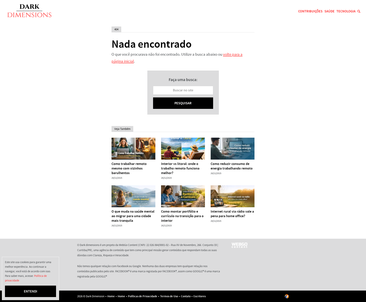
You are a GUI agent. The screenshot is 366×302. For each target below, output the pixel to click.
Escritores (199, 296)
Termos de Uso (169, 296)
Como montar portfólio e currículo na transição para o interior (182, 216)
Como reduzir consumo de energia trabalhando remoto (232, 166)
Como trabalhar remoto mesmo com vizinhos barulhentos (129, 168)
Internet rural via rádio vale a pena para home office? (232, 213)
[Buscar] (358, 11)
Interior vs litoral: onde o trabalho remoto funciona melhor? (180, 168)
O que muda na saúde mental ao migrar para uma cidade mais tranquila (133, 216)
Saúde (329, 11)
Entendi (30, 291)
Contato (186, 296)
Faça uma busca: (183, 79)
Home (111, 296)
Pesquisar (183, 103)
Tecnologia (346, 11)
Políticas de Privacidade (142, 296)
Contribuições (310, 11)
